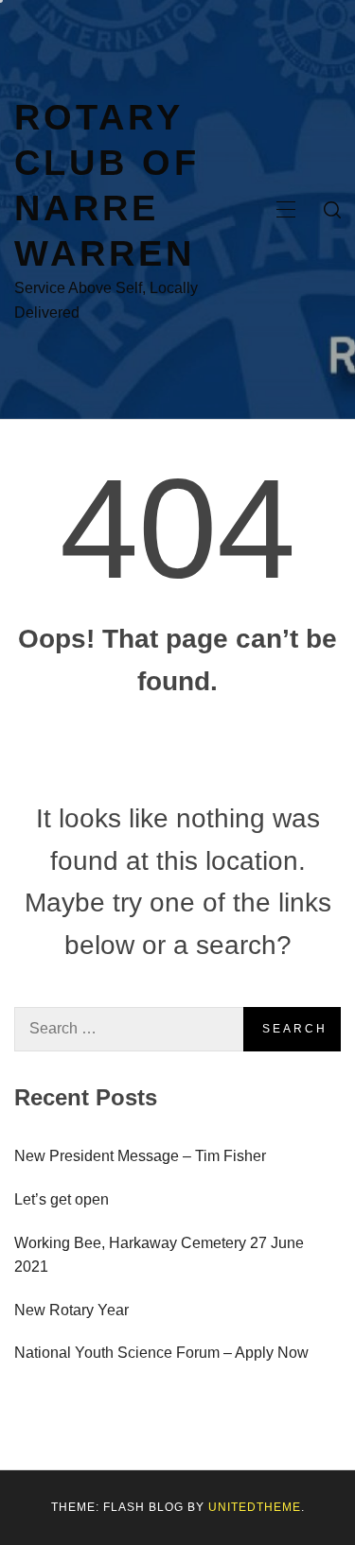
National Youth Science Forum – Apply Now (161, 1353)
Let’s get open (61, 1199)
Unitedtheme (254, 1507)
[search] (332, 210)
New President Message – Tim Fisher (140, 1156)
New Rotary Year (71, 1310)
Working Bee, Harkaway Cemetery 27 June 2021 (159, 1255)
